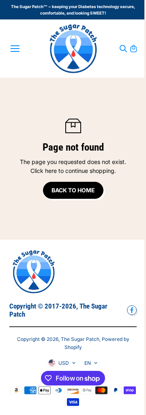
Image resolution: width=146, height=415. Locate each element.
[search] (123, 49)
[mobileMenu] (15, 48)
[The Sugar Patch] (73, 48)
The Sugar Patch (80, 339)
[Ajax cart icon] (133, 49)
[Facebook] (132, 310)
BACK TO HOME (73, 190)
